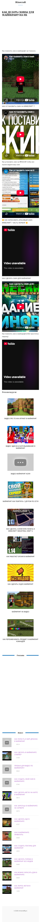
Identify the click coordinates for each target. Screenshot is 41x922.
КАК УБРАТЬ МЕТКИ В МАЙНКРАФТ (22, 887)
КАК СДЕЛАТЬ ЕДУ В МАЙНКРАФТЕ (21, 820)
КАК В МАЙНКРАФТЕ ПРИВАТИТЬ (21, 833)
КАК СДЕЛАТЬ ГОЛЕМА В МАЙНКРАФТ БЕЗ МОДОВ (23, 860)
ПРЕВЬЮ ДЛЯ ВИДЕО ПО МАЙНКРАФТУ (23, 767)
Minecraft (20, 2)
